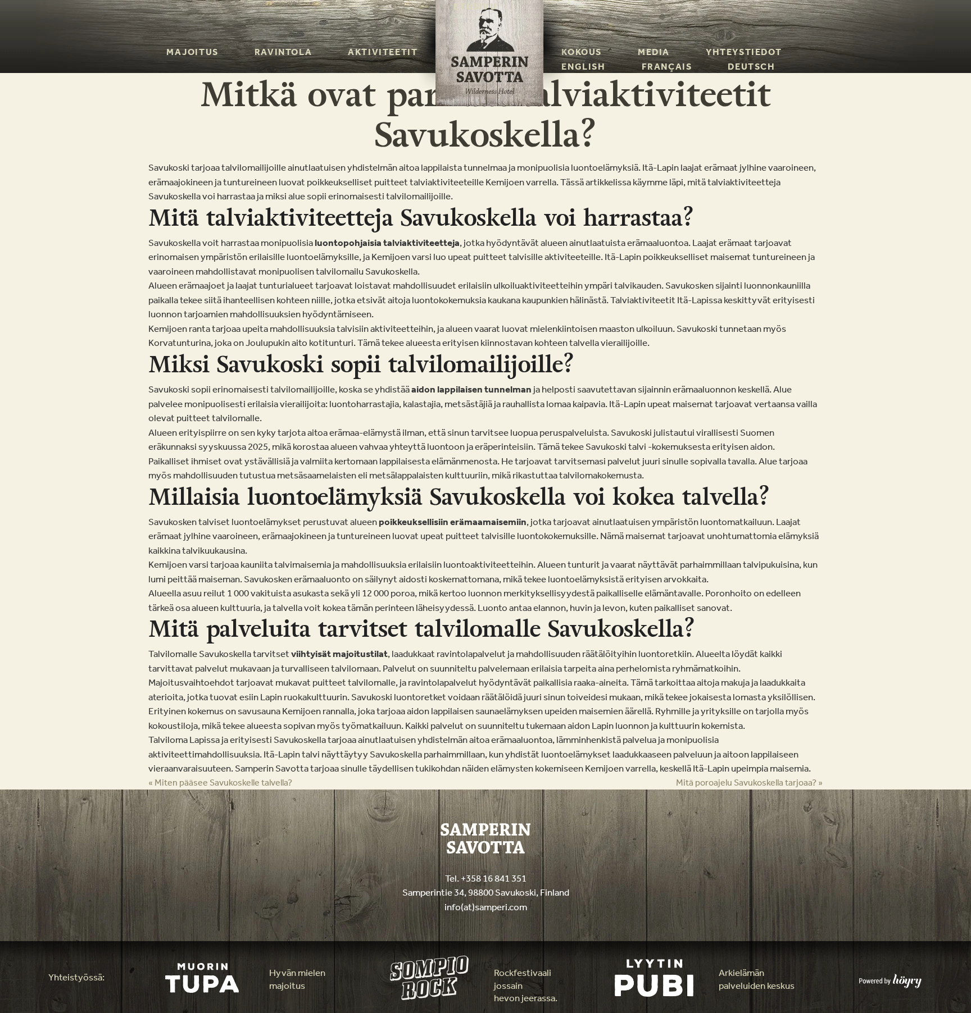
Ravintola (283, 52)
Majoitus (192, 52)
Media (654, 52)
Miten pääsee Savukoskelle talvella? (220, 782)
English (583, 66)
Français (667, 66)
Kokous (581, 52)
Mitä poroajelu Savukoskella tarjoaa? (749, 782)
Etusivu (475, 6)
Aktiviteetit (383, 52)
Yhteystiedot (744, 52)
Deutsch (751, 66)
